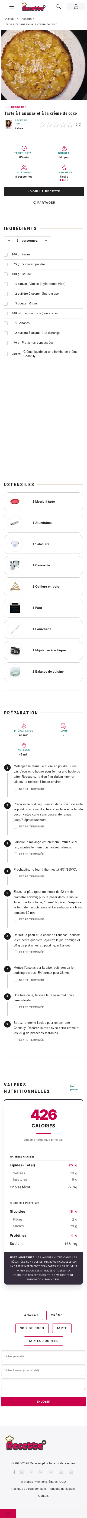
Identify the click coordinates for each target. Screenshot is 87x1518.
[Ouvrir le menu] (12, 6)
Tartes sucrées (44, 1341)
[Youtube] (61, 1472)
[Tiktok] (71, 1472)
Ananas (31, 1315)
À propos (27, 1481)
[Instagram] (32, 1472)
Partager (46, 202)
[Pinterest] (42, 1472)
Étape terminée (31, 788)
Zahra (19, 128)
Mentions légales (46, 1481)
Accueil (10, 19)
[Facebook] (14, 1472)
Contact (43, 1495)
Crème (57, 1315)
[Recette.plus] (36, 8)
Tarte (62, 1328)
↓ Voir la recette (44, 191)
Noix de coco (32, 1328)
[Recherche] (58, 6)
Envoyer (43, 1401)
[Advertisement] (43, 428)
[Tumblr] (51, 1472)
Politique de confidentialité (29, 1488)
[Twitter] (22, 1472)
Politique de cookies (62, 1488)
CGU (62, 1481)
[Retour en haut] (8, 1513)
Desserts (25, 19)
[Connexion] (76, 6)
